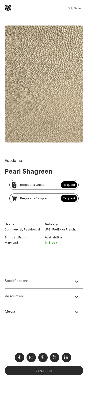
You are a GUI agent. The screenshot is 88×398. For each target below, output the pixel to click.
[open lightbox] (44, 85)
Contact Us (44, 370)
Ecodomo (13, 160)
